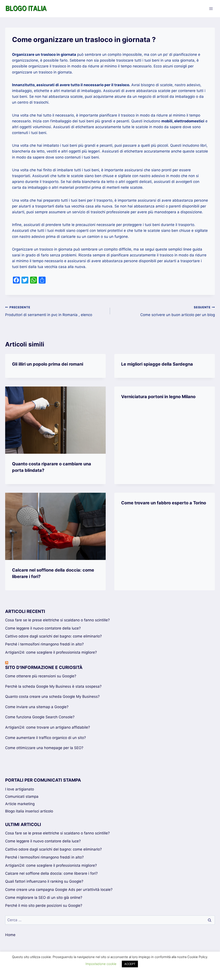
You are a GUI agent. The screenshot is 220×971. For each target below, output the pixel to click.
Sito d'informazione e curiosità (43, 667)
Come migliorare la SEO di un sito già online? (43, 897)
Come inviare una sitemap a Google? (37, 707)
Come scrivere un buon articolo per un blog (177, 311)
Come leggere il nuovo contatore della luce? (43, 628)
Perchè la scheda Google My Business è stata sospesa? (53, 686)
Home (10, 935)
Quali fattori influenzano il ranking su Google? (44, 881)
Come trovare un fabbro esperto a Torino (163, 502)
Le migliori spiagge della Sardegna (157, 364)
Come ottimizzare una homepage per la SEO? (44, 748)
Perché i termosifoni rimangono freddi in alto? (44, 644)
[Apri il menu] (211, 8)
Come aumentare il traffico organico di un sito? (45, 738)
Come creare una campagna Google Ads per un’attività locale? (59, 889)
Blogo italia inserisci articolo (29, 811)
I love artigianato (19, 789)
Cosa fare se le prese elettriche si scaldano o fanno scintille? (57, 620)
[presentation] (55, 420)
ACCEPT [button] (129, 964)
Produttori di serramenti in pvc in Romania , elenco (48, 311)
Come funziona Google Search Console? (40, 717)
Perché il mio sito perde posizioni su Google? (43, 905)
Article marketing (20, 804)
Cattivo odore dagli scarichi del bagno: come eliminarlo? (53, 636)
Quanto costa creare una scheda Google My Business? (52, 696)
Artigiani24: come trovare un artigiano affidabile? (47, 727)
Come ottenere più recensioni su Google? (40, 676)
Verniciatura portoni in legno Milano (158, 396)
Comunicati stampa (21, 796)
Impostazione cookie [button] (101, 964)
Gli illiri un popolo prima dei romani (47, 364)
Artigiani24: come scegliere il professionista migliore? (51, 652)
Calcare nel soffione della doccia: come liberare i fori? (51, 873)
